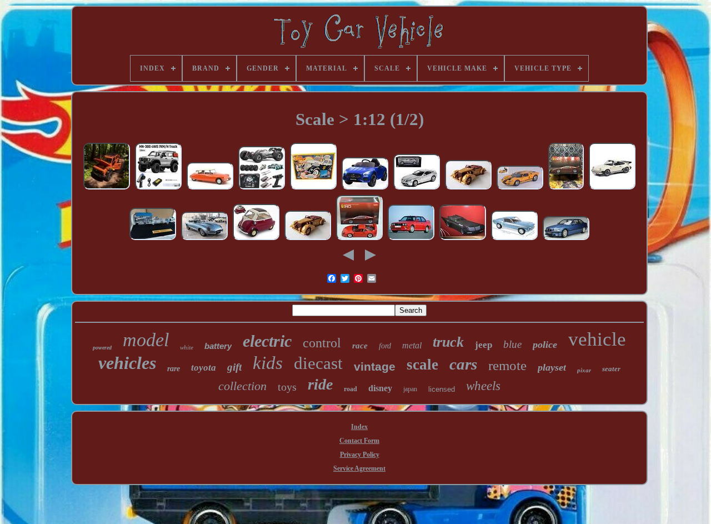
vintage (374, 366)
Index (359, 427)
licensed (441, 389)
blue (512, 344)
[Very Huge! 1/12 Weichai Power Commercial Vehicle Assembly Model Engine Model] (153, 239)
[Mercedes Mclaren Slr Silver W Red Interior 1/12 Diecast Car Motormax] (417, 189)
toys (287, 387)
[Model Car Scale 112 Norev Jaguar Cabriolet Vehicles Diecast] (204, 239)
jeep (483, 345)
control (322, 343)
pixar (584, 370)
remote (507, 365)
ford (385, 346)
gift (234, 367)
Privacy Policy (359, 454)
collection (242, 386)
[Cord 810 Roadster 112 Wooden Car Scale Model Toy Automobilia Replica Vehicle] (468, 189)
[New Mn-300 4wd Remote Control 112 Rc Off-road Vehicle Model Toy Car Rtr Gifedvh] (107, 189)
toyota (203, 367)
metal (412, 345)
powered (102, 348)
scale (422, 364)
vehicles (127, 363)
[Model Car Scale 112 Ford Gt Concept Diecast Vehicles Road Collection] (520, 189)
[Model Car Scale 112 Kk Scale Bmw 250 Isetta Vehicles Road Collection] (256, 239)
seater (611, 369)
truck (448, 342)
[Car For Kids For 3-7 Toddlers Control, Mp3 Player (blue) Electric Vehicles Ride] (365, 189)
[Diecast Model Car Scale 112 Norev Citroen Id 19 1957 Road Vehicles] (210, 189)
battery (218, 346)
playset (552, 367)
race (360, 345)
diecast (318, 363)
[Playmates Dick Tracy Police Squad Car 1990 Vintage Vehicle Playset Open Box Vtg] (313, 189)
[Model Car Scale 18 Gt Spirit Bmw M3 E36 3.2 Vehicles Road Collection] (566, 239)
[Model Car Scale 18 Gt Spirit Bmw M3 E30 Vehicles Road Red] (411, 239)
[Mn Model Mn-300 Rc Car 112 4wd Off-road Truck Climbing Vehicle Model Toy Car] (158, 189)
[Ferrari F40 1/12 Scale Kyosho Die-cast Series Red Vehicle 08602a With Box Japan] (359, 239)
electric (267, 341)
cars (463, 364)
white (186, 347)
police (545, 344)
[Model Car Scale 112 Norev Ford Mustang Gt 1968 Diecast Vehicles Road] (514, 239)
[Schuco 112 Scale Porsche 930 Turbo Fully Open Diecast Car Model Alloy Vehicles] (612, 189)
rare (173, 369)
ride (320, 384)
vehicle (597, 339)
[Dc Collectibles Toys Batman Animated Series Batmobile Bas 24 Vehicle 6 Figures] (463, 239)
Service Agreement (359, 468)
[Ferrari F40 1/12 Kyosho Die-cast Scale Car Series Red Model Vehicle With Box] (566, 189)
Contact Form (359, 441)
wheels (483, 386)
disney (380, 388)
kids (268, 363)
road (350, 389)
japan (410, 389)
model (146, 340)
